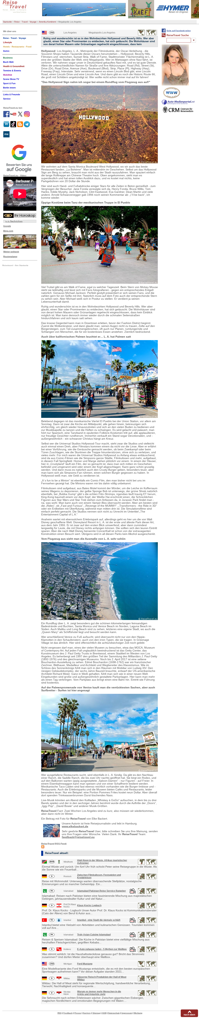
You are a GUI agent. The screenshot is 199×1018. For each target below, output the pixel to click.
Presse (77, 1013)
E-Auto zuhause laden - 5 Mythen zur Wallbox (102, 949)
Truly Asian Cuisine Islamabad (94, 934)
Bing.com (8, 231)
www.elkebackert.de (75, 826)
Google (7, 226)
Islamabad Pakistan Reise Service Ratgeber (101, 891)
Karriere (87, 1013)
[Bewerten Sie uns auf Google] (19, 157)
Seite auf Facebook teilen (179, 31)
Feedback (68, 1013)
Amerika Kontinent (47, 22)
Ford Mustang (84, 963)
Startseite (7, 22)
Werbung (138, 1013)
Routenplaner (10, 256)
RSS (60, 1013)
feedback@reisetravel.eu (78, 837)
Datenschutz (114, 1013)
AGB (104, 1013)
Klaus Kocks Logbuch (89, 905)
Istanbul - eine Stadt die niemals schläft (98, 920)
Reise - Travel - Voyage (25, 22)
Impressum (126, 1013)
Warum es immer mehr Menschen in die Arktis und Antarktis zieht (99, 993)
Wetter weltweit (11, 252)
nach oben (189, 1014)
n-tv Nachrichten (14, 221)
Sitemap (96, 1013)
